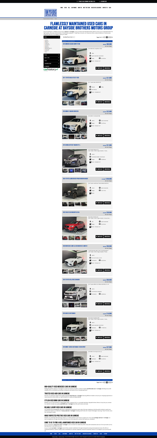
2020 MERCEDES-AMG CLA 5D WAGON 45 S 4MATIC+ (75, 246)
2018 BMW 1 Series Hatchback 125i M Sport (74, 347)
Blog (110, 7)
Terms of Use (61, 436)
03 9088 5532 (104, 1)
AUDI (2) (46, 40)
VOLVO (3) (47, 50)
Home (61, 7)
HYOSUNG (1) (47, 44)
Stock (65, 7)
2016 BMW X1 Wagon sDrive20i (70, 111)
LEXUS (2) (46, 45)
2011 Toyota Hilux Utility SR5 (71, 78)
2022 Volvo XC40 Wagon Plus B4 (71, 212)
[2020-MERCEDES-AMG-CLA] (74, 259)
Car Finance (74, 7)
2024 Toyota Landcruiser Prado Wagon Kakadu (75, 179)
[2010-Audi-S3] (74, 326)
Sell (69, 7)
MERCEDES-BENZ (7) (48, 48)
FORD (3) (46, 42)
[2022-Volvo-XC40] (74, 225)
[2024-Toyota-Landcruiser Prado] (74, 192)
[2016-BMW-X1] (74, 124)
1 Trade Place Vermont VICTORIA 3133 (86, 1)
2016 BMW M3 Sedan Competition (71, 44)
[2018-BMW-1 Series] (74, 360)
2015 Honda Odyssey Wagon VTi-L (71, 145)
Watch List (100, 68)
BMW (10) (46, 41)
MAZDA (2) (47, 47)
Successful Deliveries (96, 7)
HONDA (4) (47, 43)
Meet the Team (86, 7)
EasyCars (103, 436)
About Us (80, 7)
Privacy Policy (55, 436)
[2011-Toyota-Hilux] (74, 91)
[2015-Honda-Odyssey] (74, 158)
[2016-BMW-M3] (74, 57)
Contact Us (105, 7)
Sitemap (105, 433)
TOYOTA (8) (47, 49)
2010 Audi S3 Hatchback (69, 313)
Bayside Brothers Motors (48, 18)
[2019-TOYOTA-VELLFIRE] (74, 293)
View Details (107, 68)
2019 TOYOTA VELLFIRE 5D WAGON (71, 280)
